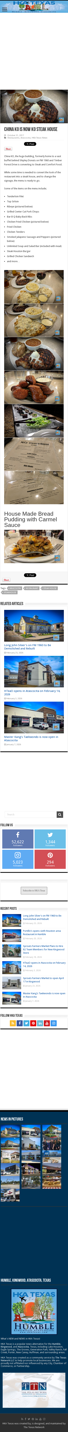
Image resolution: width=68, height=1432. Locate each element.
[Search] (60, 814)
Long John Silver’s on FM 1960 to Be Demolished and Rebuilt (27, 646)
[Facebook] (20, 1023)
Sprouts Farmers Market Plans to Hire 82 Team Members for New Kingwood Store (43, 949)
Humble (56, 1343)
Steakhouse (10, 592)
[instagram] (54, 1023)
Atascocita (26, 138)
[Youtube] (47, 1023)
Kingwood (6, 1346)
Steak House (49, 588)
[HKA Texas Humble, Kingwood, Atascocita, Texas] (34, 7)
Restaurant (32, 588)
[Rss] (13, 1023)
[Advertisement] (34, 51)
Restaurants (13, 138)
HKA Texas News (39, 138)
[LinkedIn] (40, 1023)
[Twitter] (26, 1023)
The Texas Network (33, 1427)
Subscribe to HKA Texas (34, 890)
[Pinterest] (33, 1023)
